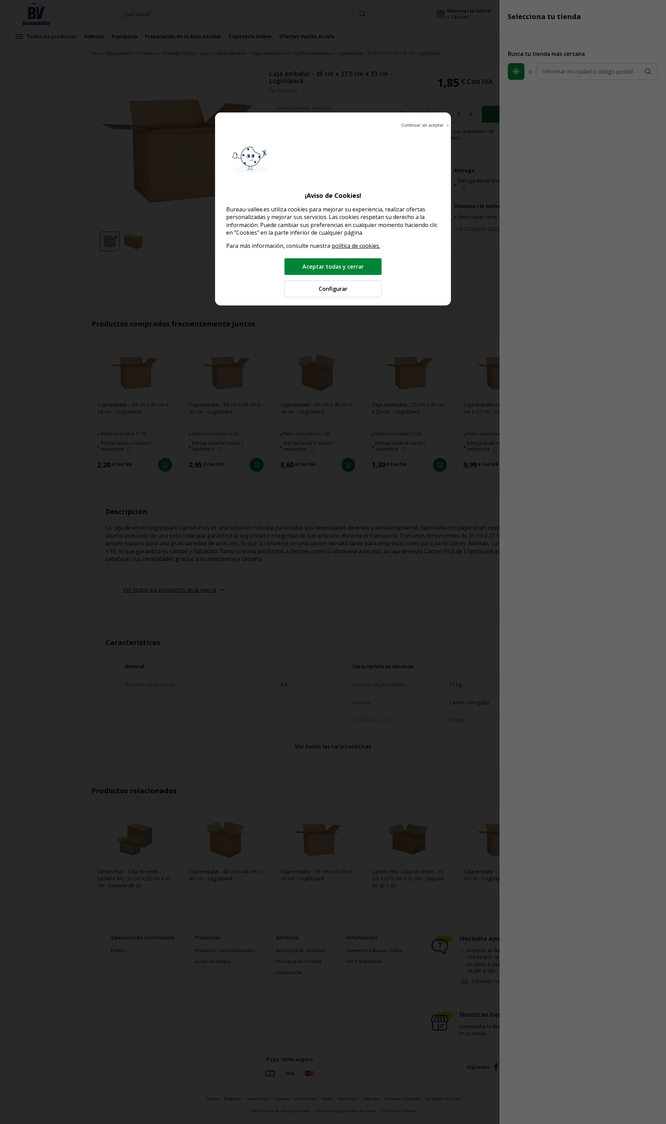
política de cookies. (356, 246)
